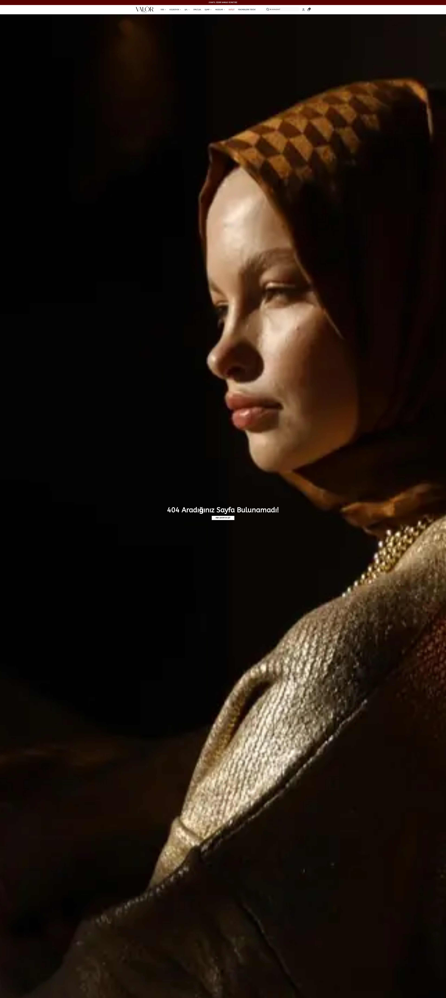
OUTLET (232, 10)
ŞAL (186, 10)
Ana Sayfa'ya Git (223, 518)
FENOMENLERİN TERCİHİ (246, 10)
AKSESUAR (219, 10)
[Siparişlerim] (303, 9)
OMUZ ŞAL (197, 10)
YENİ (162, 10)
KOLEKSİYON (174, 10)
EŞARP (207, 10)
